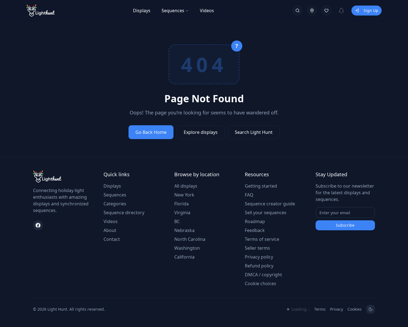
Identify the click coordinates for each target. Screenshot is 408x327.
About (110, 230)
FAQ (249, 195)
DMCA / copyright (263, 275)
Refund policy (259, 266)
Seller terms (257, 248)
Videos (207, 10)
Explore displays (201, 132)
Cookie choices (260, 283)
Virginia (182, 213)
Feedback (255, 230)
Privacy (336, 309)
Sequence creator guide (270, 204)
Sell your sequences (265, 213)
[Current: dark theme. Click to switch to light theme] (370, 309)
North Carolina (189, 239)
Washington (187, 248)
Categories (115, 204)
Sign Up (371, 10)
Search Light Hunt (254, 132)
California (184, 257)
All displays (185, 186)
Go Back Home (151, 132)
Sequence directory (124, 213)
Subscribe (345, 225)
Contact (112, 239)
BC (177, 221)
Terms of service (262, 239)
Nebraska (184, 230)
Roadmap (255, 221)
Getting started (261, 186)
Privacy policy (259, 257)
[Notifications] (341, 10)
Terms (320, 309)
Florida (181, 204)
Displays (141, 10)
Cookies (354, 309)
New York (184, 195)
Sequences (173, 10)
